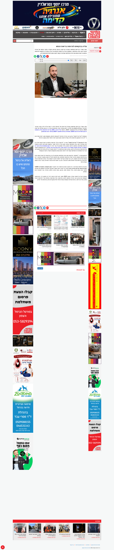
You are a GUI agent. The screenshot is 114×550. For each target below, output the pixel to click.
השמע (84, 60)
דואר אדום (94, 41)
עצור (80, 60)
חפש (15, 41)
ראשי (82, 32)
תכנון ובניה (34, 32)
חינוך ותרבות (50, 32)
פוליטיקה (67, 32)
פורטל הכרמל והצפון (95, 545)
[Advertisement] (94, 76)
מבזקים (74, 32)
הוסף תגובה (40, 268)
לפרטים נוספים (22, 537)
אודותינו (76, 40)
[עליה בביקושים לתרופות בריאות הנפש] (61, 80)
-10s (76, 60)
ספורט (59, 32)
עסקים (18, 32)
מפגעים (25, 32)
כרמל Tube (79, 36)
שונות (43, 36)
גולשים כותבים (50, 36)
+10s (71, 60)
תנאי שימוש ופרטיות (80, 545)
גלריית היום (68, 36)
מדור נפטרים (59, 36)
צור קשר (81, 40)
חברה (42, 32)
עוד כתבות (39, 212)
